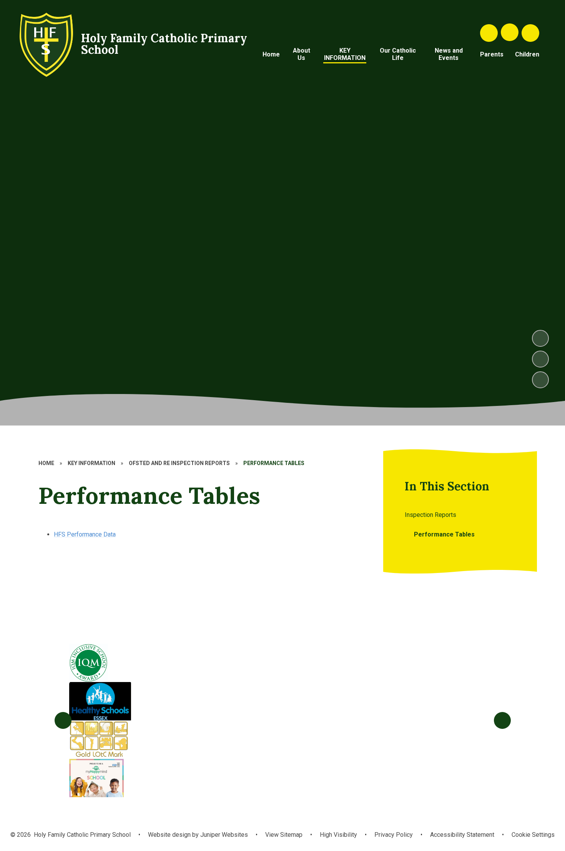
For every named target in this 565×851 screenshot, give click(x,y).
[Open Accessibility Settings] (530, 33)
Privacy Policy (393, 834)
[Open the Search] (489, 33)
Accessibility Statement (462, 834)
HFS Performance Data (85, 534)
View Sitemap (283, 834)
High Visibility (338, 834)
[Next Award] (502, 720)
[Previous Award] (63, 720)
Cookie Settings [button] (533, 834)
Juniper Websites (223, 834)
